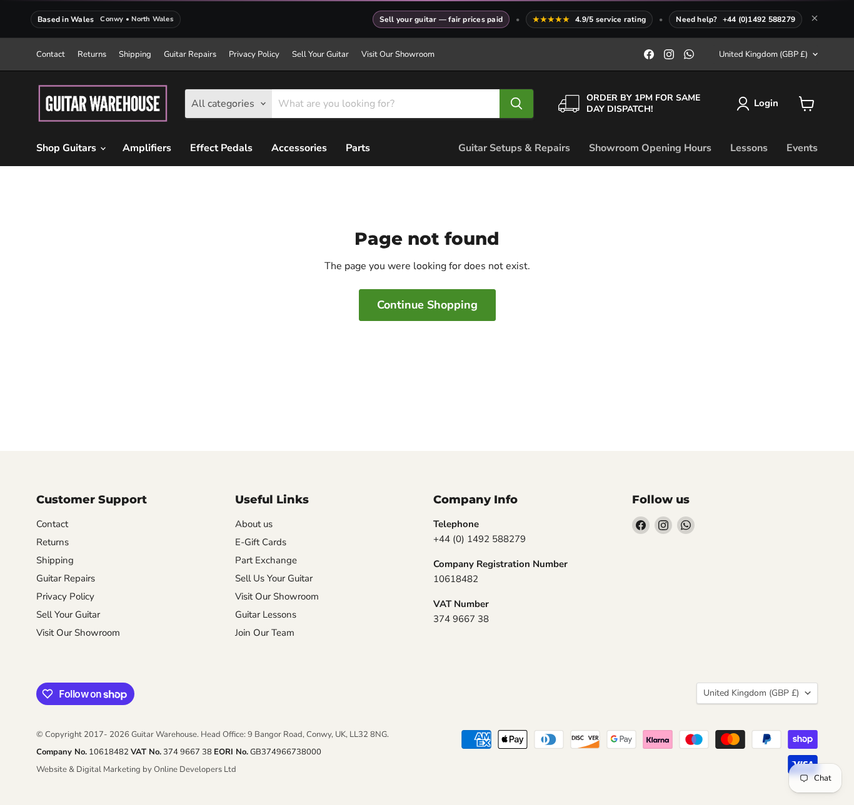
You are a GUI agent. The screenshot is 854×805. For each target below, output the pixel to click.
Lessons (749, 148)
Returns (92, 54)
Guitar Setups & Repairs (514, 148)
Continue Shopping (427, 304)
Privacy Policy (254, 54)
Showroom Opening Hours (650, 148)
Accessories (299, 148)
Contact (50, 54)
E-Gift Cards (260, 542)
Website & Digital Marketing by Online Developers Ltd (136, 769)
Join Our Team (264, 632)
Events (802, 148)
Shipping (135, 54)
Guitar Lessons (265, 614)
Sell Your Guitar (320, 54)
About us (254, 524)
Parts (358, 148)
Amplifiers (147, 148)
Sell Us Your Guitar (274, 578)
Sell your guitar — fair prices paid (441, 19)
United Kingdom (763, 54)
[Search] (516, 103)
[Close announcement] (814, 19)
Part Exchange (266, 560)
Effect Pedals (221, 148)
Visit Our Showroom (398, 54)
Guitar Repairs (190, 54)
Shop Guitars (67, 148)
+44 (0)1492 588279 (759, 19)
